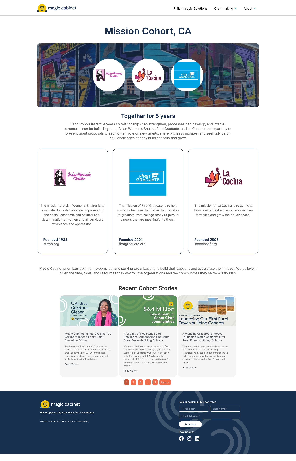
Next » (165, 382)
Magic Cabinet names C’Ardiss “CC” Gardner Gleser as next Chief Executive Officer (89, 337)
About (248, 8)
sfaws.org (51, 244)
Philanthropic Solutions (190, 8)
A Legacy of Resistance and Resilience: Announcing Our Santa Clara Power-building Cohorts (146, 337)
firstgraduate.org (132, 244)
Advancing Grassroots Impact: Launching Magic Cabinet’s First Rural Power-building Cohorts (203, 337)
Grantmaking (223, 8)
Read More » (72, 364)
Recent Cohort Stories (148, 288)
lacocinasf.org (205, 244)
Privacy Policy (82, 421)
